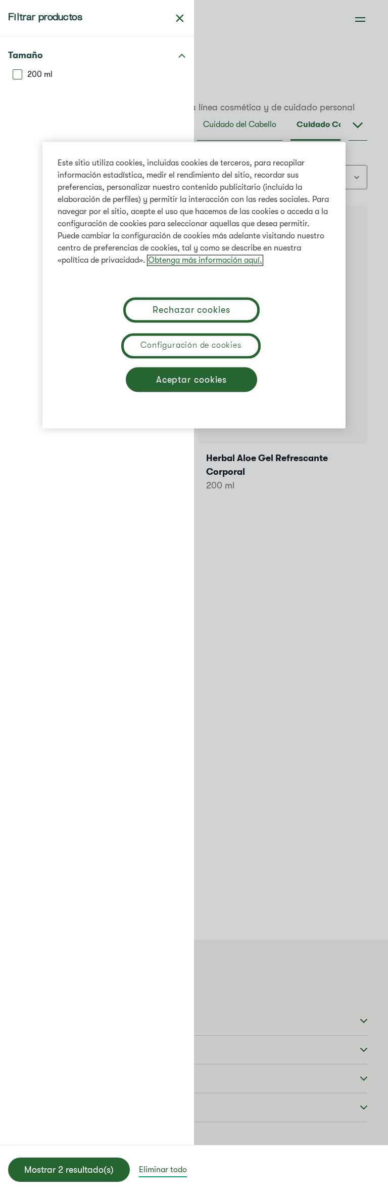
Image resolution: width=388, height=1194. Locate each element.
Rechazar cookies (191, 310)
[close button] (180, 18)
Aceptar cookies (191, 380)
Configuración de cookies (190, 345)
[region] (194, 285)
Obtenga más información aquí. (205, 260)
